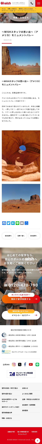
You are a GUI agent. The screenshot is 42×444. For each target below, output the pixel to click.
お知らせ (25, 388)
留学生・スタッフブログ (26, 8)
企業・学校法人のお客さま (31, 399)
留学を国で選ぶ (7, 394)
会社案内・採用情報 (28, 405)
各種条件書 (11, 432)
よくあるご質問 (27, 394)
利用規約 (34, 432)
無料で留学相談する (21, 298)
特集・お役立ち (12, 8)
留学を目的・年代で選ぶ (10, 388)
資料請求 (25, 410)
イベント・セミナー (21, 315)
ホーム (4, 8)
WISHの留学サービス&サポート (9, 400)
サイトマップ (22, 434)
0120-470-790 (23, 285)
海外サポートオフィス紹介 (10, 407)
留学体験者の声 (7, 413)
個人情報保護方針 (23, 432)
